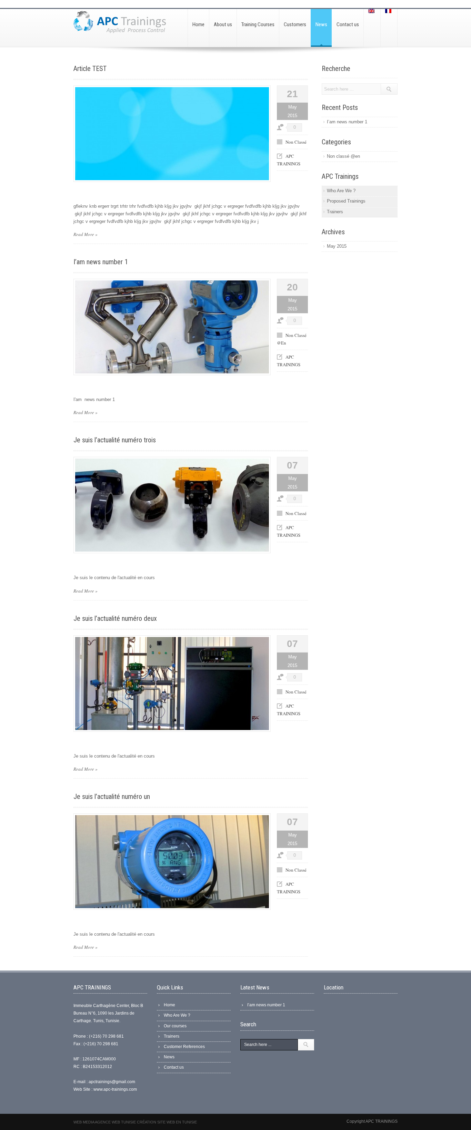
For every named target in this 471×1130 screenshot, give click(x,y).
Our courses (175, 1026)
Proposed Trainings (346, 201)
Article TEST (90, 68)
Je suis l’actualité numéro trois (114, 440)
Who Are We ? (341, 190)
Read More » (85, 234)
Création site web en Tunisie (167, 1122)
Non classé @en (343, 156)
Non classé (296, 142)
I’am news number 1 (100, 262)
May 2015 (337, 246)
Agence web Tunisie (116, 1122)
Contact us (174, 1067)
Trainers (335, 211)
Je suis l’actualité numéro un (111, 796)
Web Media (84, 1122)
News (169, 1057)
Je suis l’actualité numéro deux (115, 618)
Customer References (184, 1046)
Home (169, 1005)
